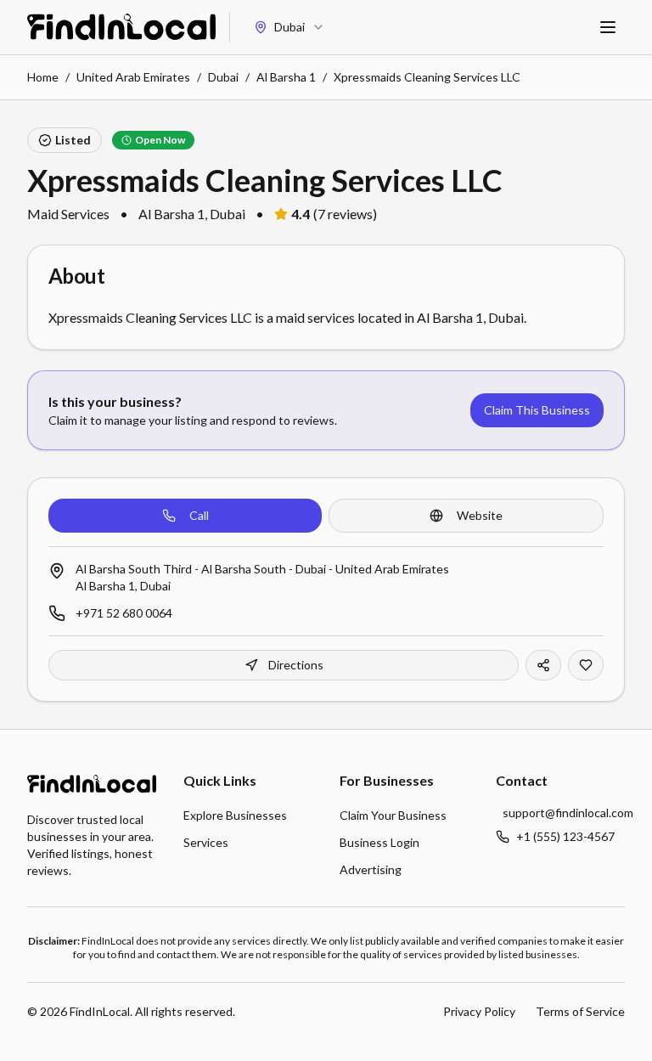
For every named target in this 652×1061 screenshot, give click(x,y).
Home (43, 77)
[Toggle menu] (608, 27)
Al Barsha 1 (286, 77)
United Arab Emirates (133, 77)
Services (205, 842)
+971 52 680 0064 (124, 613)
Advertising (371, 869)
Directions (295, 664)
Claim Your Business (393, 815)
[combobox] (289, 27)
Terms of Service (580, 1011)
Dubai (223, 77)
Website (480, 515)
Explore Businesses (235, 815)
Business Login (379, 842)
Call (199, 515)
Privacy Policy (479, 1011)
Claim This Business (537, 410)
